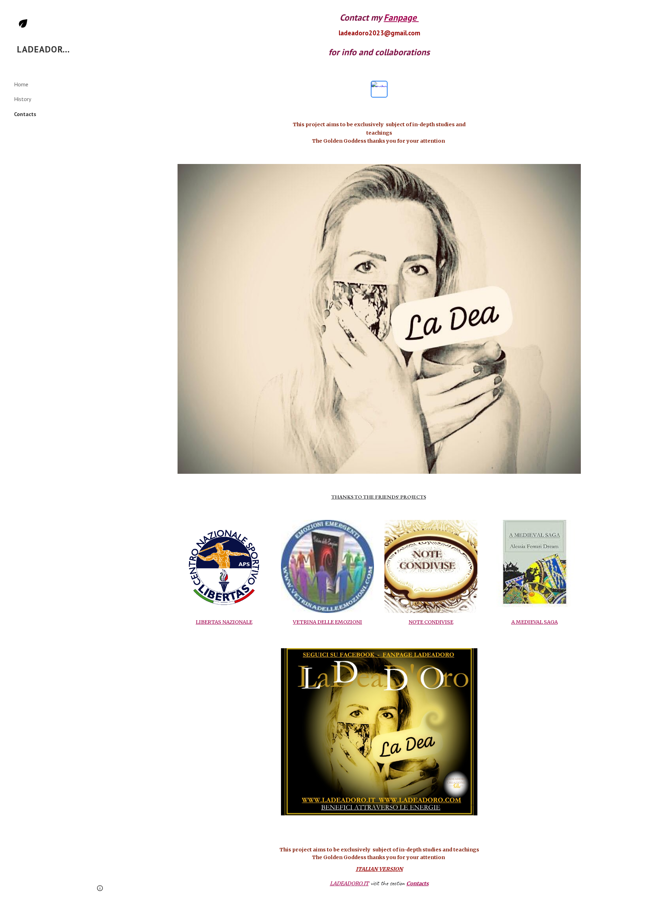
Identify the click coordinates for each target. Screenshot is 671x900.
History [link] (22, 98)
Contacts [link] (25, 113)
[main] (379, 34)
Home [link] (21, 84)
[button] (662, 9)
